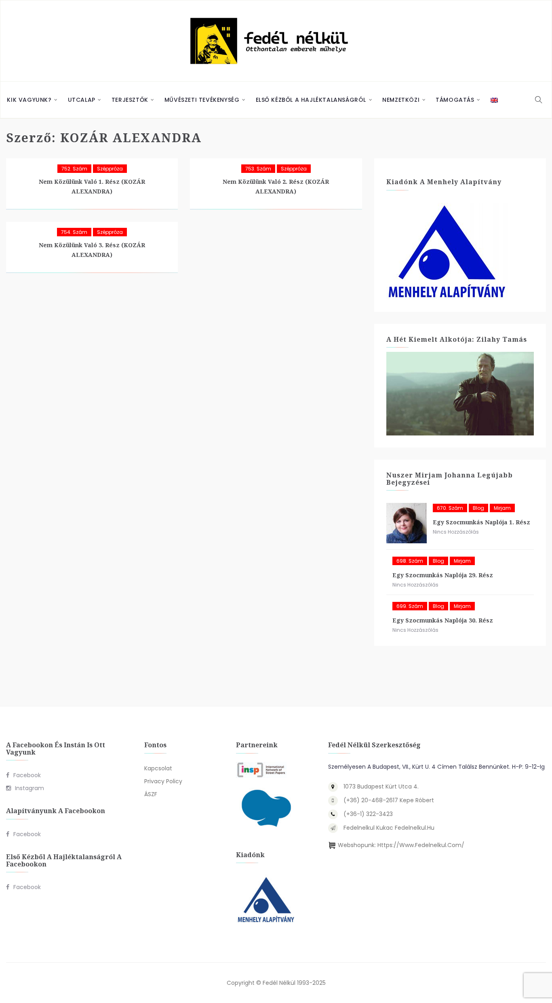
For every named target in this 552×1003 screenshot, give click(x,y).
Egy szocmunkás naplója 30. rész (442, 620)
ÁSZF (150, 794)
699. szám (409, 606)
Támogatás (455, 100)
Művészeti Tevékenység (202, 100)
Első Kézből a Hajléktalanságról (311, 100)
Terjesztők (130, 100)
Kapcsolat (158, 768)
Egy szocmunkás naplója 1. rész (481, 522)
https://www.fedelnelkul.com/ (420, 845)
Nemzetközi (400, 100)
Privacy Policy (163, 781)
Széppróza (110, 168)
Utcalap (81, 100)
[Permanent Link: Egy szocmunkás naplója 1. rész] (406, 523)
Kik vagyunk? (29, 100)
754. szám (74, 232)
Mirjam (502, 508)
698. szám (409, 560)
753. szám (258, 168)
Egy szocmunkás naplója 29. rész (442, 575)
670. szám (450, 508)
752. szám (74, 168)
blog (478, 508)
